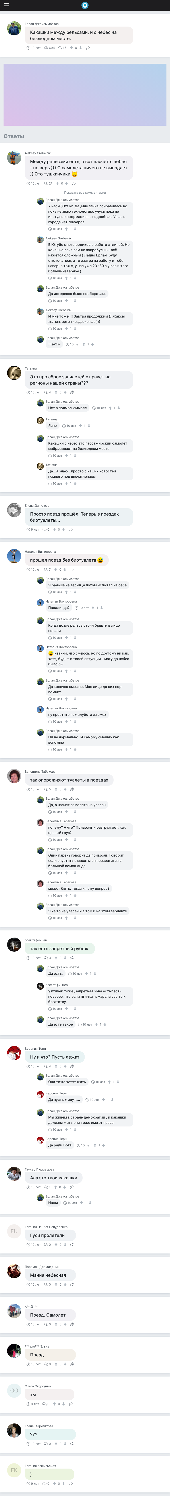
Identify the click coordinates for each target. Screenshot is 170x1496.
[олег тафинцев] (16, 945)
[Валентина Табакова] (16, 776)
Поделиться (87, 47)
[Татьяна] (16, 373)
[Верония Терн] (16, 1053)
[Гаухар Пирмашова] (16, 1174)
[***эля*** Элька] (16, 1351)
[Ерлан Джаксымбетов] (16, 28)
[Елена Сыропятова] (16, 1430)
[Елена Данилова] (16, 510)
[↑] (72, 48)
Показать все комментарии (85, 192)
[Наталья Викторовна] (16, 556)
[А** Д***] (16, 1311)
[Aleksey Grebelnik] (16, 157)
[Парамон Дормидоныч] (16, 1271)
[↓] (80, 48)
